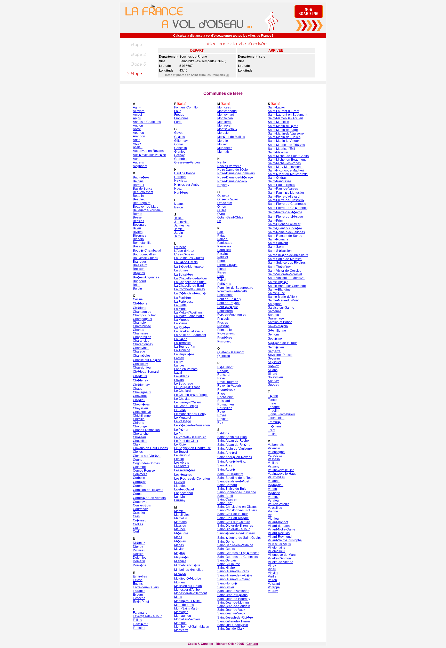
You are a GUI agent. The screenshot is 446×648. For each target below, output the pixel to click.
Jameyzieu (181, 222)
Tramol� (274, 422)
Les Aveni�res (184, 470)
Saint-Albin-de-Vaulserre (234, 448)
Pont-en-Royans (228, 303)
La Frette (180, 305)
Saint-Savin (276, 246)
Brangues (140, 261)
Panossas (224, 246)
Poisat (221, 280)
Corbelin (139, 478)
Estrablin (139, 591)
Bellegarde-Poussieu (148, 210)
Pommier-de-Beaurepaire (235, 288)
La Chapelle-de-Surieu (190, 282)
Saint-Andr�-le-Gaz (231, 461)
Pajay (221, 235)
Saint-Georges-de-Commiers (237, 557)
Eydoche (139, 598)
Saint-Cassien (227, 499)
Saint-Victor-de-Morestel (285, 274)
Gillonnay (181, 141)
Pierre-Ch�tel (227, 265)
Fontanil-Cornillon (187, 107)
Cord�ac (139, 482)
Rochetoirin (225, 397)
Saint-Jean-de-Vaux (231, 610)
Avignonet (140, 166)
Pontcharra (225, 311)
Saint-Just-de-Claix (230, 628)
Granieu (180, 151)
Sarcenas (274, 311)
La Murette (181, 320)
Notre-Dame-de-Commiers (236, 173)
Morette (222, 141)
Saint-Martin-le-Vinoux (283, 141)
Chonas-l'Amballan (146, 430)
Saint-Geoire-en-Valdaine (235, 545)
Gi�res (179, 137)
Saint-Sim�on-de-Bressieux (288, 255)
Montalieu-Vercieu (187, 619)
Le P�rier (181, 430)
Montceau (224, 107)
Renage (223, 371)
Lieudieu (180, 486)
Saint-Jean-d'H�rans (232, 595)
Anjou (137, 118)
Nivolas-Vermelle (229, 166)
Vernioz (273, 497)
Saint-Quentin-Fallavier (284, 224)
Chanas (138, 330)
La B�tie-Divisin (186, 262)
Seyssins (274, 358)
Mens (178, 537)
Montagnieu (182, 616)
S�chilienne (277, 330)
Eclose (137, 580)
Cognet (138, 460)
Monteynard (225, 114)
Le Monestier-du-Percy (190, 414)
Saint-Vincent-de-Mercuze (286, 278)
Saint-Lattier (276, 107)
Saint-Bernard (227, 485)
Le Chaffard (182, 391)
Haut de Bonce (184, 173)
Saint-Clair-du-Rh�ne (233, 518)
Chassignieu (142, 367)
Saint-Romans (278, 239)
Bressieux (140, 265)
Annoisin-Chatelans (147, 122)
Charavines (141, 348)
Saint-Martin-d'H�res (283, 126)
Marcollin (180, 518)
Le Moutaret (182, 417)
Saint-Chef (224, 503)
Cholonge (140, 426)
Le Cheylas (182, 399)
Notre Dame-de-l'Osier (233, 169)
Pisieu (221, 272)
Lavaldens (181, 376)
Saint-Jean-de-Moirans (233, 602)
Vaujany (273, 466)
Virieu (272, 569)
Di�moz (139, 543)
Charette (139, 351)
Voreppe (274, 587)
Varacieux (275, 455)
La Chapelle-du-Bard (189, 285)
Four (177, 111)
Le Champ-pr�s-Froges (191, 395)
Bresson (139, 269)
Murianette (224, 148)
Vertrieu (273, 500)
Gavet (178, 133)
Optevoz (223, 196)
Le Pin (178, 433)
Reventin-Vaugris (229, 385)
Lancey (179, 365)
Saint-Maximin (278, 152)
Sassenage (276, 318)
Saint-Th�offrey (279, 267)
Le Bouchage (183, 383)
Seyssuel (274, 362)
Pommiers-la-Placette (232, 291)
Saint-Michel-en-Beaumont (287, 159)
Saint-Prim (275, 220)
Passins (222, 253)
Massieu (180, 525)
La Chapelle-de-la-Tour (190, 278)
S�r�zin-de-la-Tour (282, 343)
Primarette (224, 330)
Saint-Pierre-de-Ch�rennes (287, 208)
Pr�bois (223, 319)
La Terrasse (182, 343)
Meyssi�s (181, 557)
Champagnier (142, 319)
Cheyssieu (140, 408)
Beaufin (138, 196)
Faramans (140, 612)
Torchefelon (276, 418)
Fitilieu (137, 620)
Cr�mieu (139, 520)
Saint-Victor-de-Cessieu (284, 270)
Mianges (180, 561)
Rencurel (223, 375)
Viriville (273, 573)
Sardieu (273, 315)
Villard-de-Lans (279, 526)
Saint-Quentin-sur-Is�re (285, 228)
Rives (221, 393)
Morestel (223, 133)
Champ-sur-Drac (144, 315)
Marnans (180, 522)
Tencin (272, 400)
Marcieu (180, 511)
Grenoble (180, 159)
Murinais (223, 151)
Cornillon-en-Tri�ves (148, 490)
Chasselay (140, 364)
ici (227, 74)
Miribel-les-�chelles (188, 570)
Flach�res (140, 624)
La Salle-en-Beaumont (190, 335)
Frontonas (181, 118)
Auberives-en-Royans (148, 151)
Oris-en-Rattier (227, 199)
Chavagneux (142, 392)
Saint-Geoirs (226, 549)
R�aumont (225, 367)
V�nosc (274, 493)
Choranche (141, 433)
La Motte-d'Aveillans (188, 312)
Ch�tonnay (141, 385)
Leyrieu (179, 482)
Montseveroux (227, 129)
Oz (219, 221)
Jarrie (178, 236)
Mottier (222, 144)
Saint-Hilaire (226, 567)
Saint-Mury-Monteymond (285, 167)
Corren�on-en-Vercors (149, 498)
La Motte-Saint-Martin (189, 316)
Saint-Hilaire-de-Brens (233, 571)
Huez (178, 188)
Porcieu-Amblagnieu (231, 314)
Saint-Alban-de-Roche (233, 440)
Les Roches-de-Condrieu (192, 478)
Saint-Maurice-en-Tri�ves (286, 145)
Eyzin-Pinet (141, 602)
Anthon (138, 125)
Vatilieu (273, 463)
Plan (220, 276)
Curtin (137, 531)
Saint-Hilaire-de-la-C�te (234, 575)
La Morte (180, 309)
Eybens (138, 594)
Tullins (272, 434)
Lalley (178, 362)
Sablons (223, 433)
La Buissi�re (183, 274)
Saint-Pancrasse (279, 181)
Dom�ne (139, 565)
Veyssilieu (275, 508)
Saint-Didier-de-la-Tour (233, 529)
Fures (178, 122)
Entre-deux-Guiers (146, 587)
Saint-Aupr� (226, 469)
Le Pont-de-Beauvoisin (190, 437)
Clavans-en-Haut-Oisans (150, 448)
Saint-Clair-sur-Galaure (233, 522)
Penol (221, 261)
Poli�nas (224, 284)
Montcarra (181, 630)
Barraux (138, 185)
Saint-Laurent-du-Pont (283, 111)
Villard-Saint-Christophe (285, 540)
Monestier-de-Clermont (190, 593)
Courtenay (140, 509)
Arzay (137, 143)
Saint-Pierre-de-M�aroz (285, 212)
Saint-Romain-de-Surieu (285, 236)
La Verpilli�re (184, 354)
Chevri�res (141, 404)
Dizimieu (139, 550)
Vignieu (273, 518)
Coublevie (140, 502)
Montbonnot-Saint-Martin (191, 626)
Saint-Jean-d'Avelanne (233, 591)
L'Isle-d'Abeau (184, 254)
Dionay (138, 547)
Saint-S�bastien (280, 251)
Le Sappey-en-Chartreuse (192, 448)
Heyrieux (180, 180)
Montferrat (224, 122)
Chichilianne (142, 415)
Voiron (272, 580)
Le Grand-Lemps (186, 406)
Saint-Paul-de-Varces (283, 188)
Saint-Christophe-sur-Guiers (237, 510)
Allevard (139, 111)
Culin (136, 528)
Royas (221, 415)
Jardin (178, 233)
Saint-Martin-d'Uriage (283, 130)
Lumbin (179, 496)
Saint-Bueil (225, 496)
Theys (272, 403)
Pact (220, 232)
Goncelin (180, 148)
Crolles (138, 524)
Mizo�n (180, 574)
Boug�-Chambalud (147, 250)
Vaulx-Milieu (276, 477)
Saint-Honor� (227, 583)
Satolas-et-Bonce (280, 322)
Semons (274, 334)
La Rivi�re (182, 327)
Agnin (137, 107)
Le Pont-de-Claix (186, 441)
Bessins (138, 221)
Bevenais (139, 225)
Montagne (181, 612)
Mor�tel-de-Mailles (231, 137)
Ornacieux (224, 203)
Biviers (137, 232)
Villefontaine (276, 547)
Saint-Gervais (226, 560)
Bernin (137, 214)
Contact (252, 644)
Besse (137, 217)
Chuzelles (140, 441)
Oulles (221, 210)
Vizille (272, 576)
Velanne (274, 481)
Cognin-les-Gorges (146, 463)
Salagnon (275, 304)
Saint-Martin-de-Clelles (284, 137)
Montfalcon (225, 118)
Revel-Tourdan (227, 382)
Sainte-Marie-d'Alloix (282, 297)
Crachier (139, 512)
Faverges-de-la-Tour (147, 616)
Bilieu (137, 228)
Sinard (272, 374)
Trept (271, 430)
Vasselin (274, 459)
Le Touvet (181, 452)
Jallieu (179, 218)
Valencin (274, 448)
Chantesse (140, 333)
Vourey (273, 591)
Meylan (179, 549)
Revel (221, 378)
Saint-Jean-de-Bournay (233, 599)
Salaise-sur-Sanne (281, 307)
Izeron (178, 207)
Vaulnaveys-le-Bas (281, 470)
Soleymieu (275, 377)
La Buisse (181, 270)
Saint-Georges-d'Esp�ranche (238, 553)
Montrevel (224, 125)
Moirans (180, 582)
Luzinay (179, 500)
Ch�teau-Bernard (146, 371)
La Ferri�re (182, 298)
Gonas (179, 144)
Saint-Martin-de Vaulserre (286, 133)
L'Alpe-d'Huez (184, 251)
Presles (222, 322)
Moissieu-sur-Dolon (188, 586)
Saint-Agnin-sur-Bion (232, 437)
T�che (273, 396)
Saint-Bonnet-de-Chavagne (236, 492)
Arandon (139, 136)
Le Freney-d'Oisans (188, 402)
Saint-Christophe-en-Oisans (237, 507)
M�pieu (180, 541)
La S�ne (180, 339)
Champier (140, 322)
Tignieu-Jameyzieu (281, 414)
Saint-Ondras (277, 177)
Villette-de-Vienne (280, 562)
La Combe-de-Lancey (189, 289)
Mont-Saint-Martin (186, 608)
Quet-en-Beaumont (230, 352)
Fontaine (139, 628)
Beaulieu (139, 199)
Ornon (221, 206)
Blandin (138, 239)
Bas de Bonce (143, 188)
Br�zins (139, 273)
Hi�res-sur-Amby (186, 184)
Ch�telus (140, 376)
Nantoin (222, 162)
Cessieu (139, 299)
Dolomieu (140, 557)
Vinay (272, 565)
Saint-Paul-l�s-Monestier (286, 192)
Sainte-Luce (276, 293)
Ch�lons (139, 308)
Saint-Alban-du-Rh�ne (233, 445)
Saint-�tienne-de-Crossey (236, 533)
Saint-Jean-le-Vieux (231, 613)
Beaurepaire (141, 203)
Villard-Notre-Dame (281, 529)
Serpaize (274, 351)
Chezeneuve (142, 412)
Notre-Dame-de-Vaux (232, 181)
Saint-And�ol (227, 453)
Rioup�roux (226, 390)
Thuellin (273, 410)
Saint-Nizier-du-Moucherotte (288, 174)
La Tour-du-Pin (184, 346)
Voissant (274, 583)
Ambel (137, 114)
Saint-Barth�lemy (230, 474)
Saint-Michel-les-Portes (284, 163)
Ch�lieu (139, 400)
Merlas (179, 545)
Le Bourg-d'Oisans (187, 387)
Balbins (138, 181)
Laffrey (179, 358)
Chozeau (139, 437)
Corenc (138, 486)
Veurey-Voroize (278, 504)
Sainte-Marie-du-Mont (283, 300)
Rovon (222, 411)
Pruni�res (224, 337)
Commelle (140, 474)
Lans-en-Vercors (185, 369)
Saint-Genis (225, 541)
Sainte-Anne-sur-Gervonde (287, 286)
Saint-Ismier (225, 587)
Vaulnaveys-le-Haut (282, 473)
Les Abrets (181, 462)
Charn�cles (141, 355)
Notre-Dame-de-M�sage (235, 177)
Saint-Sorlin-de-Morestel (285, 259)
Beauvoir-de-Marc (145, 206)
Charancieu (141, 340)
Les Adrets (181, 466)
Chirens (138, 423)
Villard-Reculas (279, 533)
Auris (136, 159)
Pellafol (222, 257)
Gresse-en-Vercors (187, 162)
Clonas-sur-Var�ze (147, 456)
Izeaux (179, 204)
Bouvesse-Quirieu (145, 258)
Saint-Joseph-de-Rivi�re (235, 617)
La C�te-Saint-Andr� (190, 293)
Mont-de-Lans (184, 605)
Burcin (137, 288)
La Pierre (180, 323)
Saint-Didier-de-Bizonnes (235, 525)
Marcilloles (181, 515)
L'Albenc (180, 247)
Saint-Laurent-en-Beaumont (287, 114)
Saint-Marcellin (278, 122)
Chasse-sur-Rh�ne (147, 360)
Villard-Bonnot (278, 522)
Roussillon (224, 408)
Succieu (273, 384)
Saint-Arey (224, 465)
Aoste (137, 129)
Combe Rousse (144, 470)
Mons (178, 597)
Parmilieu (224, 250)
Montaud (180, 623)
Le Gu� (180, 410)
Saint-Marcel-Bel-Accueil (285, 118)
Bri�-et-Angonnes (146, 277)
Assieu (137, 147)
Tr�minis (274, 426)
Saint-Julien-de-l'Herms (233, 621)
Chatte (137, 389)
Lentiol (179, 459)
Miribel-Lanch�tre (187, 565)
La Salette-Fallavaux (188, 331)
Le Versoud (182, 455)
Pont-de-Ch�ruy (229, 299)
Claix (136, 444)
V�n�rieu (275, 485)
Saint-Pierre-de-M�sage (285, 216)
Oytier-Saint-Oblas (230, 217)
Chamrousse (142, 326)
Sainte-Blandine (279, 289)
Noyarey (223, 185)
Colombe (139, 467)
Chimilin (139, 419)
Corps (137, 494)
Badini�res (141, 177)
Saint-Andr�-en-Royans (234, 457)
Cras (136, 516)
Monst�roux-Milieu (188, 601)
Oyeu (221, 214)
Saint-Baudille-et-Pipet (233, 481)
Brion (136, 285)
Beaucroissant (143, 192)
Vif (270, 515)
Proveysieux (226, 333)
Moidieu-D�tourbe (187, 578)
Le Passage (182, 421)
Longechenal (183, 493)
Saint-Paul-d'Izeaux (281, 185)
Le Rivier (180, 444)
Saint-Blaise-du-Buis (231, 488)
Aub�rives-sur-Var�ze (149, 155)
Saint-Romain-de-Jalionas (286, 232)
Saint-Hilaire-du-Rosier (233, 579)
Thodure (274, 407)
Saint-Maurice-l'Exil (281, 149)
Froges (179, 114)
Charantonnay (143, 344)
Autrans (138, 162)
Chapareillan (142, 337)
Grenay (179, 155)
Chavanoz (140, 396)
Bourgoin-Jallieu (144, 254)
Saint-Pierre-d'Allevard (284, 196)
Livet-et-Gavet (184, 489)
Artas (136, 140)
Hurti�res (181, 192)
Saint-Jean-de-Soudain (233, 606)
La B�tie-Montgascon (189, 266)
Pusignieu (224, 341)
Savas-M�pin (278, 326)
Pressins (223, 326)
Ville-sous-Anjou (279, 544)
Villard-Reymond (280, 536)
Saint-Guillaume (228, 564)
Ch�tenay (140, 380)
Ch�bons (140, 303)
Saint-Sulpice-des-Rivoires (287, 262)
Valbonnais (276, 445)
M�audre (181, 533)
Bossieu (138, 246)
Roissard (223, 401)
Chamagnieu (142, 312)
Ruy (220, 422)
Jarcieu (179, 229)
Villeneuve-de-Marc (282, 555)
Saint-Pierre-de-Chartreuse (287, 204)
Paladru (222, 239)
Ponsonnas (225, 295)
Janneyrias (182, 225)
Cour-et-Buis (142, 505)
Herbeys (180, 177)
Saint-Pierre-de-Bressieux (286, 200)
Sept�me (275, 338)
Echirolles (140, 576)
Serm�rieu (276, 347)
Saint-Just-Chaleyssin (232, 625)
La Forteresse (184, 301)
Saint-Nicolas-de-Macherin (287, 170)
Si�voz (273, 366)
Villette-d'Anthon (279, 558)
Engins (138, 583)
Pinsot (221, 269)
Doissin (138, 554)
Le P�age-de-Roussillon (192, 425)
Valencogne (276, 452)
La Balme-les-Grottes (189, 258)
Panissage (224, 243)
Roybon (222, 419)
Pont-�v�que (227, 307)
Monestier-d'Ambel (187, 589)
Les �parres (183, 475)
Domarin (139, 561)
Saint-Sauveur (278, 243)
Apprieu (138, 133)
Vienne (273, 511)
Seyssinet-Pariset (280, 355)
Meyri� (179, 553)
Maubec (180, 529)
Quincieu (223, 356)
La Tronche (182, 350)
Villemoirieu (276, 551)
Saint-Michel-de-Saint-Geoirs (288, 156)
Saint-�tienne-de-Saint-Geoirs (239, 538)
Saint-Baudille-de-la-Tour (235, 478)
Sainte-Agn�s (278, 282)
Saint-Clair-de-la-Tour (232, 514)
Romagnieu (225, 404)
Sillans (272, 370)
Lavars (179, 380)
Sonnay (273, 381)
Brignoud (139, 281)
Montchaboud (227, 111)
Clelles (138, 452)
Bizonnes (139, 235)
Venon (272, 489)
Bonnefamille (142, 243)
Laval (178, 372)
